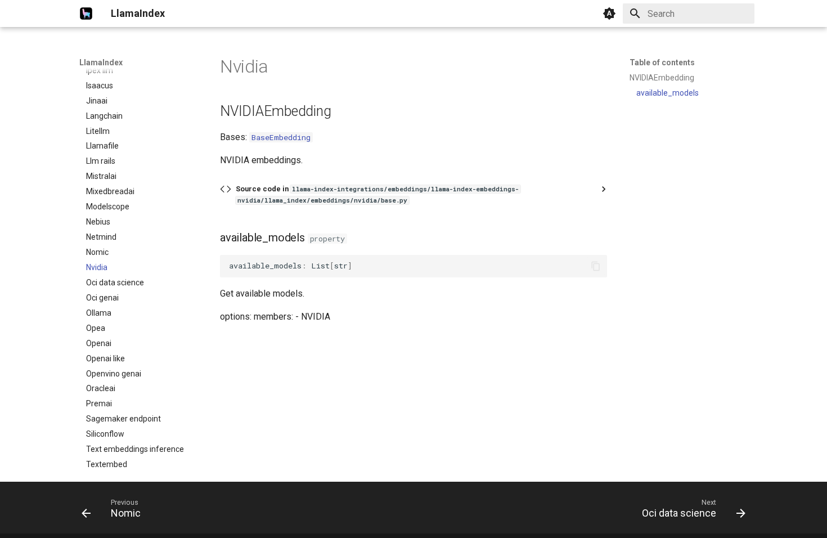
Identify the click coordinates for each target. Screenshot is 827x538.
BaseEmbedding (281, 137)
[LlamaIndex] (86, 13)
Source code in (377, 194)
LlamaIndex (101, 62)
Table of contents (662, 62)
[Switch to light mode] (609, 13)
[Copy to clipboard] (596, 266)
